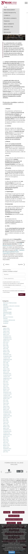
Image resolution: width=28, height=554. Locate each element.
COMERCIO (7, 15)
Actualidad (5, 321)
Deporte (5, 304)
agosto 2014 (6, 436)
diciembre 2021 (7, 336)
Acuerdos (5, 323)
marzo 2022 (6, 331)
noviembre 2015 (7, 412)
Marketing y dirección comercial (11, 306)
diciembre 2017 (7, 373)
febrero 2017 (6, 389)
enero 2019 (6, 353)
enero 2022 (6, 334)
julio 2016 (5, 400)
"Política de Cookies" (18, 550)
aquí (19, 281)
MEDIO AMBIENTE (9, 24)
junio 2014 (5, 439)
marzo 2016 (6, 406)
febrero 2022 (6, 333)
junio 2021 (5, 342)
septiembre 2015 (7, 415)
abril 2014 (5, 442)
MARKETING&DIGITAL (10, 12)
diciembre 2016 (7, 392)
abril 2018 (5, 367)
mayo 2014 (6, 440)
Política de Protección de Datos (14, 519)
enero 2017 (6, 390)
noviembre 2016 (7, 394)
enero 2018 (6, 372)
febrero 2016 (6, 408)
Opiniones (5, 307)
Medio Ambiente (7, 309)
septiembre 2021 (7, 339)
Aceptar (11, 552)
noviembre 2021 (7, 337)
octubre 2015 (6, 414)
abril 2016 (5, 404)
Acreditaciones (11, 523)
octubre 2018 (6, 358)
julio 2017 (5, 381)
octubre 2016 (6, 395)
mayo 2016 (6, 403)
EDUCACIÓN (7, 32)
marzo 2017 (6, 387)
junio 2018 (5, 364)
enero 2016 (6, 409)
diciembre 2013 (7, 448)
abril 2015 (5, 423)
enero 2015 (6, 428)
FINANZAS (7, 21)
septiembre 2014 (7, 434)
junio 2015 (5, 420)
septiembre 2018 (7, 359)
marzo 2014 (6, 444)
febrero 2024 (6, 329)
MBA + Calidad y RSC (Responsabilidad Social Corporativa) (13, 252)
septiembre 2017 (7, 378)
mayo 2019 (6, 347)
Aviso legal (7, 512)
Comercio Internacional (9, 320)
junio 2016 (5, 401)
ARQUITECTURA (8, 26)
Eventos (5, 310)
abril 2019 (5, 348)
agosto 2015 (6, 417)
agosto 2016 (6, 398)
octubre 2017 (6, 376)
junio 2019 (5, 345)
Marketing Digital (7, 312)
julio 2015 (5, 419)
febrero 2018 (6, 370)
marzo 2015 (6, 425)
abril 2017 (5, 386)
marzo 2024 (6, 328)
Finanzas (5, 318)
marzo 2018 (6, 368)
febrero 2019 (6, 351)
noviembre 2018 (7, 356)
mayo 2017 (6, 384)
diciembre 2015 (7, 411)
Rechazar (18, 552)
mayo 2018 (6, 365)
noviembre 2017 (7, 375)
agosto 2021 (6, 340)
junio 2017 (5, 383)
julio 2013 (5, 451)
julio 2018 (5, 362)
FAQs (19, 523)
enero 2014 (6, 447)
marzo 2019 (6, 350)
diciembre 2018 (7, 354)
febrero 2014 (6, 445)
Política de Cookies (14, 515)
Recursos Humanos (8, 317)
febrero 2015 (6, 426)
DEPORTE (6, 29)
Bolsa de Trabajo (7, 313)
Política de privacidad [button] (18, 512)
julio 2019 (5, 343)
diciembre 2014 (7, 429)
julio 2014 (5, 437)
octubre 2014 (6, 433)
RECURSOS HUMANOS (10, 18)
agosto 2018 (6, 361)
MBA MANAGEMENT (9, 9)
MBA (4, 315)
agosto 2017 (6, 379)
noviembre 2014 (7, 431)
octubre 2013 (6, 450)
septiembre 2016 (7, 397)
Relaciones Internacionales (10, 303)
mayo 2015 (6, 422)
